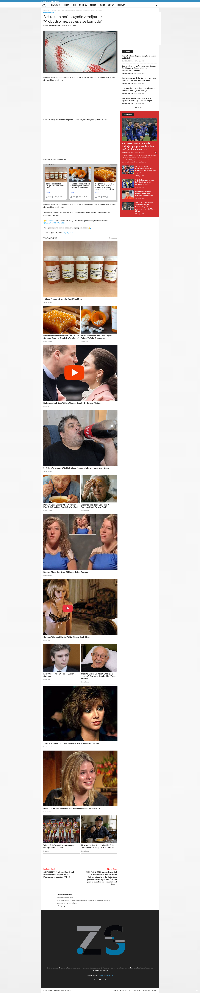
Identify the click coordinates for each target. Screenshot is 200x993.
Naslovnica (46, 10)
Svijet (102, 5)
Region (93, 5)
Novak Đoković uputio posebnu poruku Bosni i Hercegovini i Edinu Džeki (144, 193)
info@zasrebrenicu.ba (106, 975)
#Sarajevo (49, 221)
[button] (155, 5)
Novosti (54, 10)
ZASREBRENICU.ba (54, 25)
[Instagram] (100, 980)
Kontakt (121, 5)
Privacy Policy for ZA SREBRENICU (130, 990)
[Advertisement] (80, 100)
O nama (115, 990)
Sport (111, 5)
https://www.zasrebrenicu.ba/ (65, 897)
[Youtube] (64, 906)
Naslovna (55, 5)
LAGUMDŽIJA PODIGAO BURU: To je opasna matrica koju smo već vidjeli (137, 99)
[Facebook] (58, 906)
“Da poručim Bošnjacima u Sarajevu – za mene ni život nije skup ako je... (139, 89)
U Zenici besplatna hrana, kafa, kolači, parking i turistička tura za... (144, 182)
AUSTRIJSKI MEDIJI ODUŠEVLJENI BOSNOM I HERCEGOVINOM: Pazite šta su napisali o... (146, 170)
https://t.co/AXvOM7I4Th (55, 223)
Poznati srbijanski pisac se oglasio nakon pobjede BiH (139, 57)
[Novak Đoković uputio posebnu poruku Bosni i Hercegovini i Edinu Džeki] (128, 194)
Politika (83, 5)
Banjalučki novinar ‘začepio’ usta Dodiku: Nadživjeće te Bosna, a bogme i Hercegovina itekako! (139, 68)
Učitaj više (138, 107)
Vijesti (66, 5)
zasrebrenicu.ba (65, 990)
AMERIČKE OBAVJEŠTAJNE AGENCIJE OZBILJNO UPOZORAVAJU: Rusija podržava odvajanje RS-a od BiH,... (145, 207)
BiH (74, 5)
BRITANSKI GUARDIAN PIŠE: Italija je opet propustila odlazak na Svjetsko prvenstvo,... (139, 146)
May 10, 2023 (68, 233)
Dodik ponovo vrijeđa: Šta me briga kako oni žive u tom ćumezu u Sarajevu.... (139, 79)
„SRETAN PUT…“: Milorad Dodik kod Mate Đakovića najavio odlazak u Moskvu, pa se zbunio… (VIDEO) (58, 874)
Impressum (146, 990)
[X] (61, 906)
